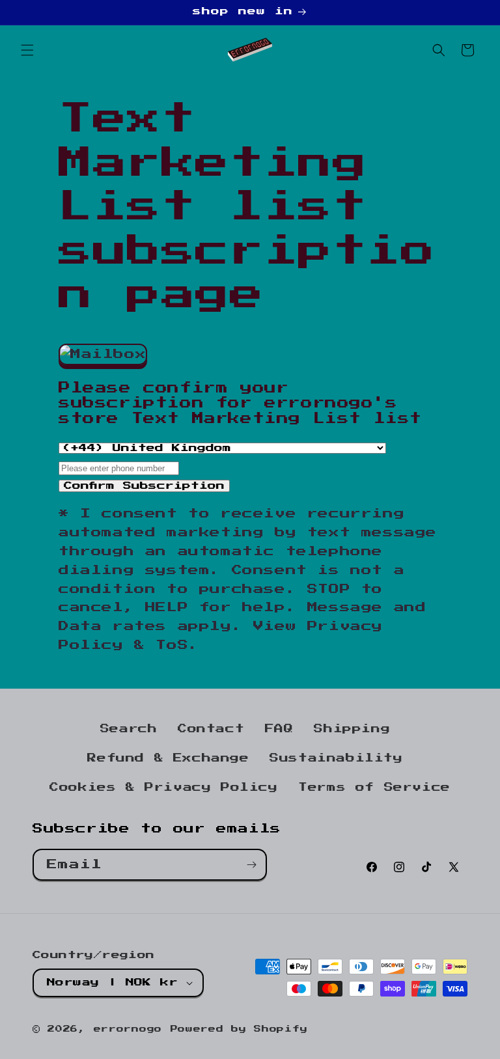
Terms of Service (374, 787)
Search (129, 729)
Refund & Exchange (168, 758)
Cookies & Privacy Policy (163, 787)
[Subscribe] (251, 865)
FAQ (279, 729)
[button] (27, 50)
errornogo (128, 1029)
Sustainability (336, 758)
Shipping (352, 729)
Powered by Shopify (239, 1029)
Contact (211, 729)
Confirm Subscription (144, 486)
